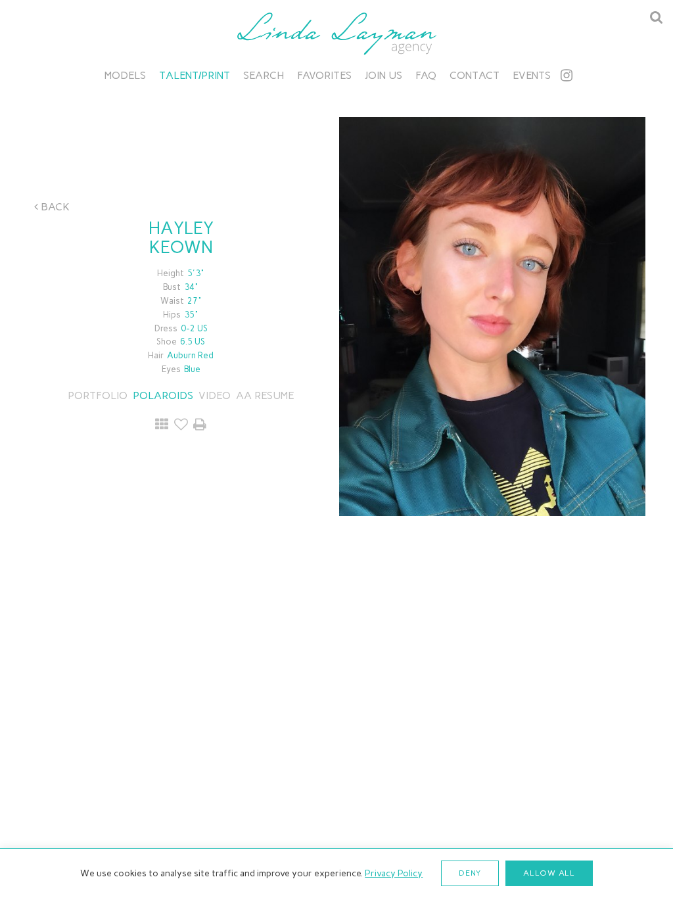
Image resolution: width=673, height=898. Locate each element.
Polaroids (163, 395)
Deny (470, 873)
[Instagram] (566, 75)
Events (532, 75)
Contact (474, 75)
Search (263, 75)
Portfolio (98, 395)
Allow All (548, 873)
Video (214, 395)
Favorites (324, 75)
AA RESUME (265, 395)
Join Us (383, 75)
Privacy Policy (394, 873)
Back (54, 207)
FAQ (425, 75)
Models (125, 75)
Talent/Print (194, 75)
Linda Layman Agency (336, 33)
